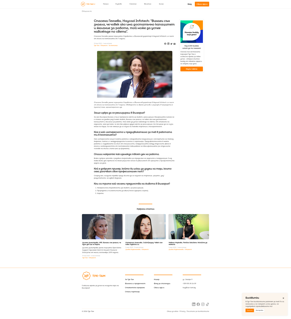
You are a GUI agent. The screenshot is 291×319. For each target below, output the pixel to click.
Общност (87, 11)
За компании (113, 45)
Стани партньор (132, 292)
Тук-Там (85, 258)
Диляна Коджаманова (133, 249)
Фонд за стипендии (162, 284)
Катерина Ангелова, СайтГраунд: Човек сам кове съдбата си (143, 243)
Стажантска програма (135, 288)
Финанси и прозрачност (135, 284)
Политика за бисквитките (198, 311)
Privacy (182, 311)
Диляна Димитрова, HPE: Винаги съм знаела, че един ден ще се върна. (101, 243)
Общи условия (172, 311)
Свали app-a (159, 288)
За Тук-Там (129, 279)
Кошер (156, 279)
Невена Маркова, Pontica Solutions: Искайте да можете (188, 243)
